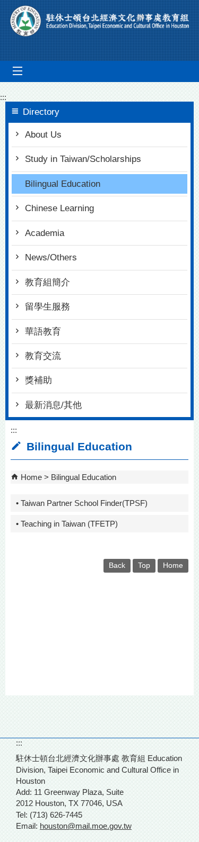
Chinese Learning (59, 208)
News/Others (51, 257)
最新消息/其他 (53, 405)
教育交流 (43, 356)
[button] (17, 71)
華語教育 (43, 332)
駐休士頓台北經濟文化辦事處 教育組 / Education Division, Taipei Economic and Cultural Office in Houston (99, 20)
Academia (44, 233)
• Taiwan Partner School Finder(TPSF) (82, 503)
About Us (43, 135)
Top (144, 565)
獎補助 (38, 380)
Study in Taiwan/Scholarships (83, 159)
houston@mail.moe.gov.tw (86, 825)
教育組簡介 (47, 282)
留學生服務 (47, 307)
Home (31, 477)
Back (117, 565)
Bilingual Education (62, 184)
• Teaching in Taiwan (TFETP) (67, 523)
